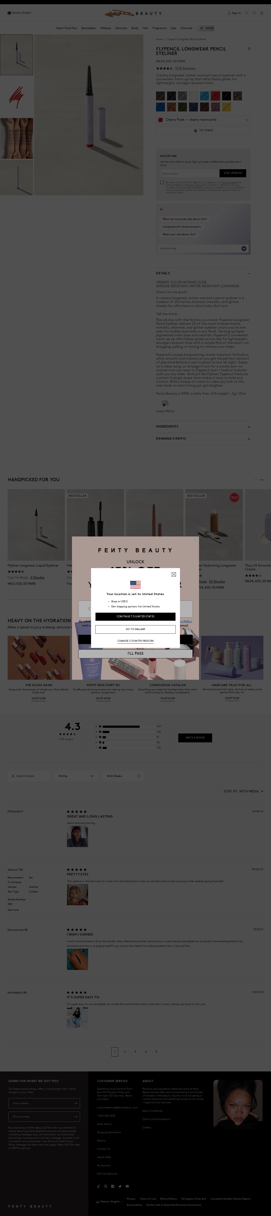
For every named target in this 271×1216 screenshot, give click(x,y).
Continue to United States (136, 616)
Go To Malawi (135, 629)
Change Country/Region (135, 641)
